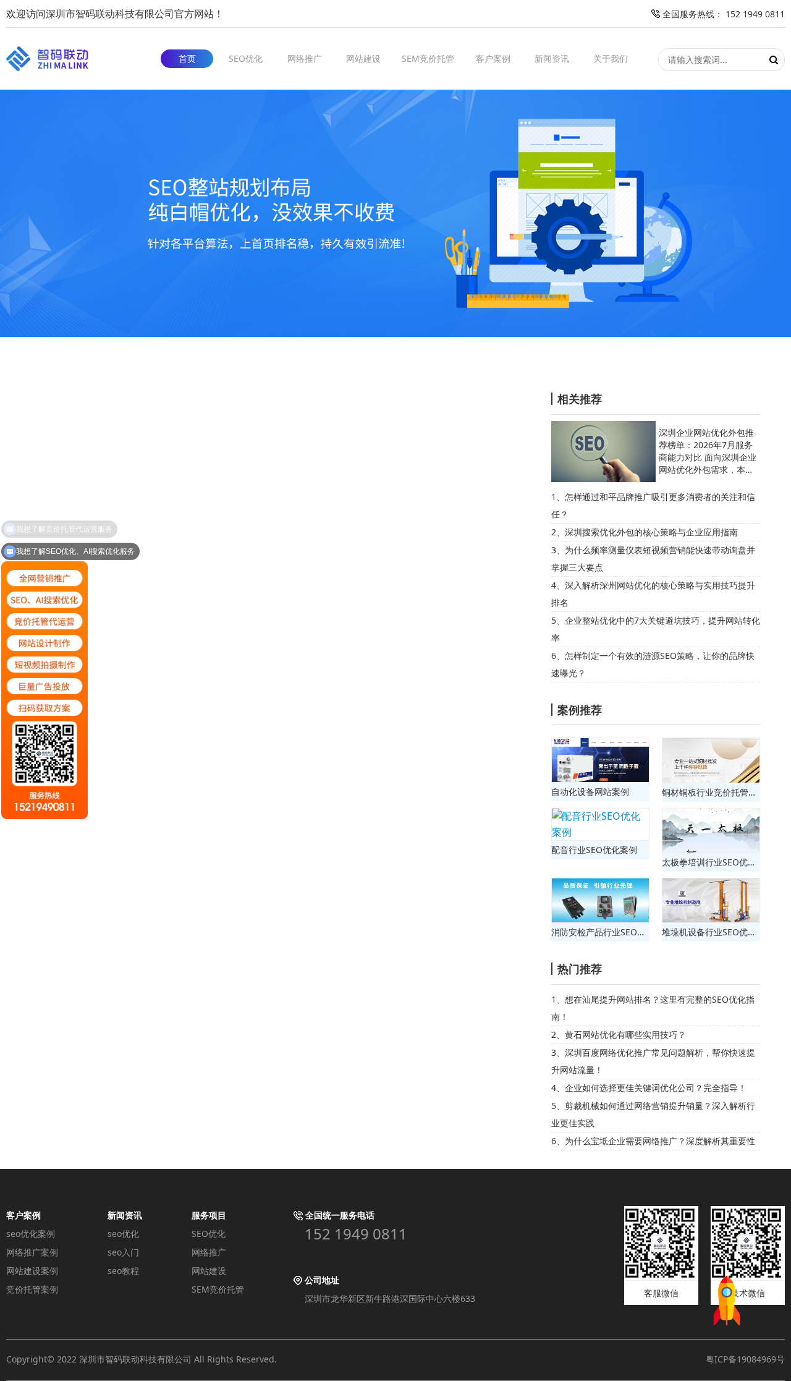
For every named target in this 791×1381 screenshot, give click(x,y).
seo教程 (123, 1271)
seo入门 (123, 1252)
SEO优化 (246, 58)
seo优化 (123, 1233)
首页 (187, 58)
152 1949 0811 (356, 1234)
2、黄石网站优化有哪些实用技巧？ (618, 1034)
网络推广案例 (32, 1252)
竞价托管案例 (32, 1289)
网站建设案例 (32, 1271)
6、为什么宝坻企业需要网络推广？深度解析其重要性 (653, 1141)
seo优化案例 (30, 1233)
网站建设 (363, 58)
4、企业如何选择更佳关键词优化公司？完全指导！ (649, 1088)
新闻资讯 (552, 58)
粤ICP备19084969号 (745, 1359)
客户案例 (493, 58)
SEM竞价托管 (428, 58)
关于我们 (610, 58)
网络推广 (304, 58)
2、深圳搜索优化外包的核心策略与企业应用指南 (644, 532)
